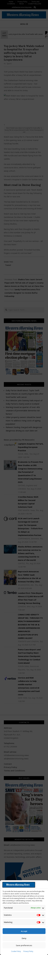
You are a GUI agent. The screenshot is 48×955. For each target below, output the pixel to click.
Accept (24, 931)
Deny (24, 938)
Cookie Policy (16, 951)
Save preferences (24, 945)
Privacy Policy (28, 951)
